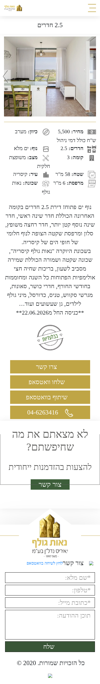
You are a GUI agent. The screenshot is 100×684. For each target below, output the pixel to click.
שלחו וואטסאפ (47, 382)
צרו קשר (47, 366)
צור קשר (50, 484)
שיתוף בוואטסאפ (47, 397)
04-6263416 (43, 412)
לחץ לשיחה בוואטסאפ (45, 563)
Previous (5, 76)
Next (94, 76)
